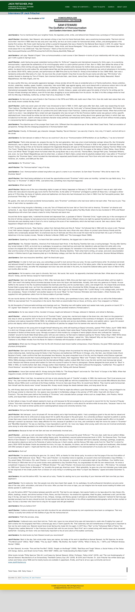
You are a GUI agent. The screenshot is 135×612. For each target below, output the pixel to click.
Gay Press (25, 577)
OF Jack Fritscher (35, 577)
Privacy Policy (76, 588)
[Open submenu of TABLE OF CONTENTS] (89, 7)
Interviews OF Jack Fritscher (24, 13)
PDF (43, 18)
